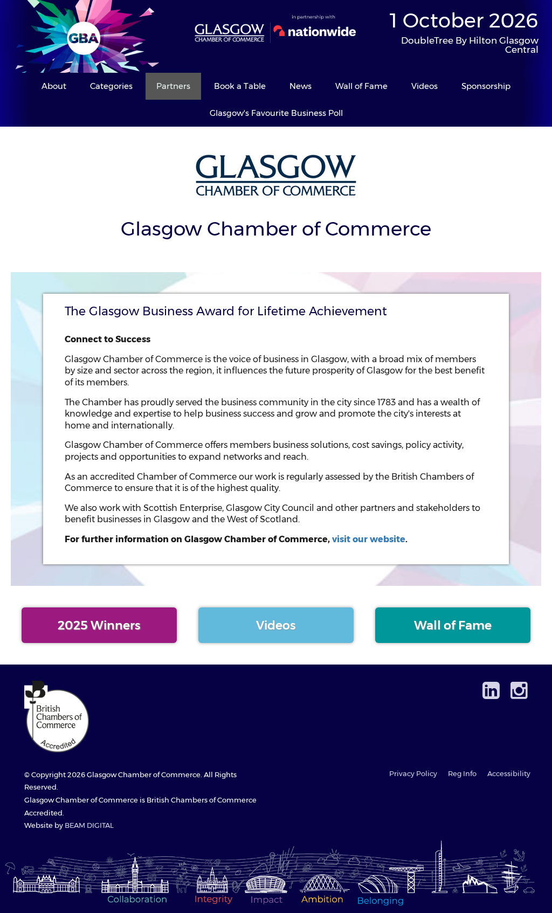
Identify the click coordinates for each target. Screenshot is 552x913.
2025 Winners (99, 625)
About (54, 86)
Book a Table (240, 86)
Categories (111, 86)
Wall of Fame (361, 86)
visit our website (368, 539)
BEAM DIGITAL (89, 825)
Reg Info (462, 774)
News (300, 86)
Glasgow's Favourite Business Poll (276, 113)
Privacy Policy (413, 774)
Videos (424, 86)
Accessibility (508, 774)
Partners (173, 86)
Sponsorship (485, 86)
